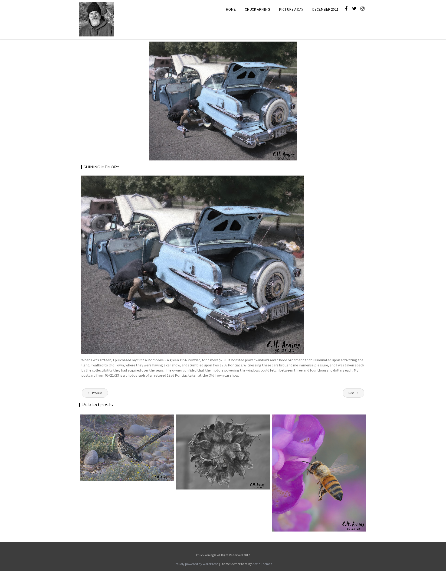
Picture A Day (291, 9)
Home (231, 9)
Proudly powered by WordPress (196, 564)
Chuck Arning (257, 9)
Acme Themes (262, 564)
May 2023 (262, 47)
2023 (249, 47)
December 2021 (325, 9)
